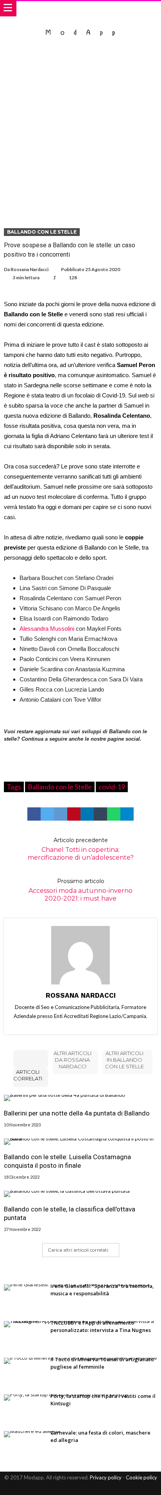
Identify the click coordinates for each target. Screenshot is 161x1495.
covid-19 (111, 786)
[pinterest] (73, 814)
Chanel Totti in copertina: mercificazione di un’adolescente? (81, 849)
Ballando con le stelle (42, 232)
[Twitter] (74, 1488)
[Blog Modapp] (80, 24)
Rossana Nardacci (29, 269)
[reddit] (60, 814)
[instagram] (101, 1488)
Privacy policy (106, 1477)
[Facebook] (60, 1488)
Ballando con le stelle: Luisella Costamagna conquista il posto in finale (67, 1161)
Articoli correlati (27, 1075)
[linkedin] (87, 814)
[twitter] (47, 814)
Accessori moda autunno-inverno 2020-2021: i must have (80, 890)
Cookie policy (141, 1477)
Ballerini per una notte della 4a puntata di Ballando (77, 1113)
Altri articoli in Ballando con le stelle (124, 1059)
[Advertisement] (80, 132)
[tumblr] (100, 814)
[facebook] (34, 814)
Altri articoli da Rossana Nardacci (72, 1059)
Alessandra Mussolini (47, 628)
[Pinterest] (87, 1488)
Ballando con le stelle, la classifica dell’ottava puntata (69, 1213)
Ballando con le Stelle (60, 786)
